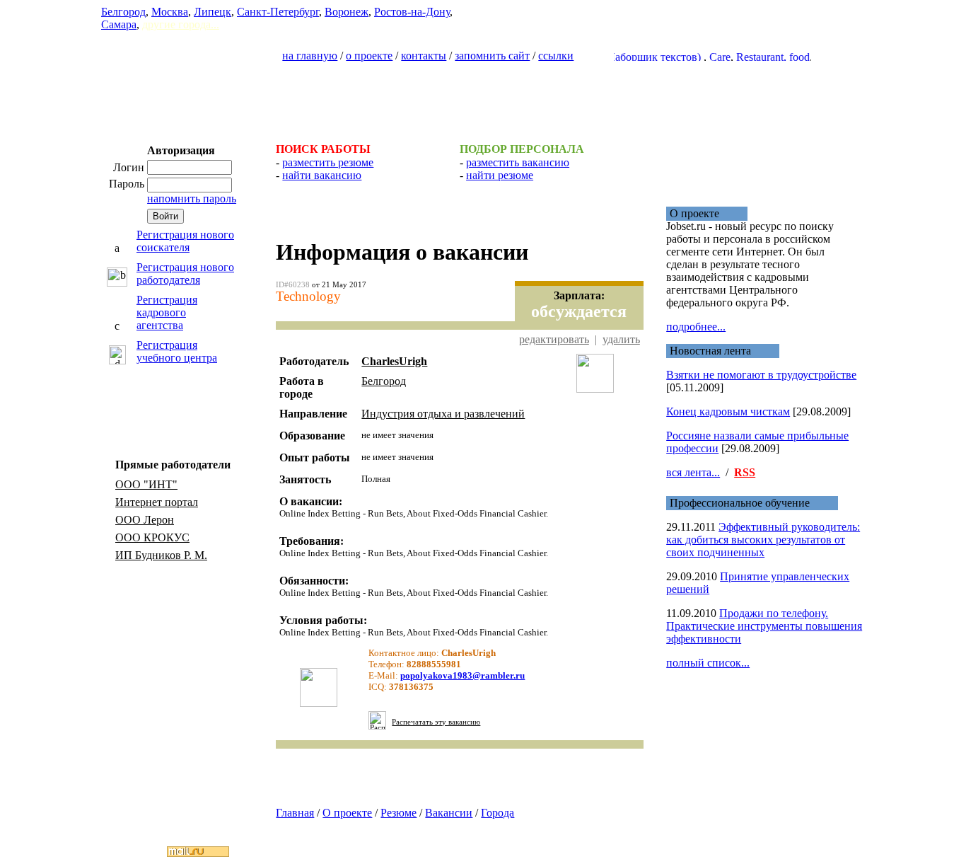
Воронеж (346, 12)
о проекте (369, 56)
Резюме (398, 813)
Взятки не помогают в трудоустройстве (761, 375)
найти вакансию (321, 175)
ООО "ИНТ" (146, 484)
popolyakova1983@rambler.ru (462, 675)
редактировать (554, 339)
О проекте (347, 813)
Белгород (123, 12)
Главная (295, 813)
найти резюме (499, 175)
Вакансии (448, 813)
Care (707, 57)
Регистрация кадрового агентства (166, 312)
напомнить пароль (191, 198)
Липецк (212, 12)
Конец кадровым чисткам (728, 411)
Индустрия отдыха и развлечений (443, 414)
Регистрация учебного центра (176, 351)
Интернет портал (156, 502)
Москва (169, 12)
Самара (118, 24)
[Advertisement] (483, 96)
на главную (309, 56)
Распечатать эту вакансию (436, 722)
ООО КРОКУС (152, 537)
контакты (423, 56)
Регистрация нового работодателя (185, 273)
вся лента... (693, 472)
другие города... (180, 24)
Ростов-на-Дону (412, 12)
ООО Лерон (144, 520)
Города (497, 813)
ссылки (556, 56)
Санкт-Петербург (278, 12)
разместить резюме (327, 162)
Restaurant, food (761, 57)
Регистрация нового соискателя (185, 241)
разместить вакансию (517, 162)
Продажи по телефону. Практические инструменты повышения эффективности (764, 626)
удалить (621, 339)
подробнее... (696, 327)
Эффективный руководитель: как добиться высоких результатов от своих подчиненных (763, 539)
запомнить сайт (492, 56)
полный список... (708, 663)
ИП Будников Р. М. (161, 555)
